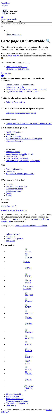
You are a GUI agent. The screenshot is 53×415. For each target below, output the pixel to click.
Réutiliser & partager (14, 132)
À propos (9, 184)
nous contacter (13, 56)
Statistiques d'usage (13, 191)
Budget (9, 193)
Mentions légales (12, 396)
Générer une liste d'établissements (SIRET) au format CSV (29, 123)
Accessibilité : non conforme (17, 401)
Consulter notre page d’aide (16, 67)
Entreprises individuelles (15, 87)
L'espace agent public (14, 189)
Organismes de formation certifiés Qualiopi (22, 91)
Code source (11, 134)
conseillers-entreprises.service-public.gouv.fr (23, 161)
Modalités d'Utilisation (14, 399)
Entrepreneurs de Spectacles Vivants (20, 85)
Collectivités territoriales (15, 102)
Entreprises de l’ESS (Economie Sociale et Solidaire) (26, 89)
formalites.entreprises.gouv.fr (17, 158)
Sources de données (13, 136)
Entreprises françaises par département (21, 113)
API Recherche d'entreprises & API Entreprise (24, 139)
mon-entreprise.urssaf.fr (15, 156)
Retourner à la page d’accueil (17, 69)
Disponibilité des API (14, 141)
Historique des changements (17, 403)
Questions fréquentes (14, 169)
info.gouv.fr (10, 236)
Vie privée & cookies (14, 394)
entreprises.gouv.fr (13, 152)
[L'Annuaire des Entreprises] (9, 14)
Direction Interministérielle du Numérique (31, 225)
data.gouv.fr (10, 241)
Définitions (10, 171)
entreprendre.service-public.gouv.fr (19, 154)
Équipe (8, 195)
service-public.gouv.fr (14, 238)
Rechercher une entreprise (11, 21)
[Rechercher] (2, 26)
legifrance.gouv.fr (13, 234)
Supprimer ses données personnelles (20, 173)
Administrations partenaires (16, 186)
